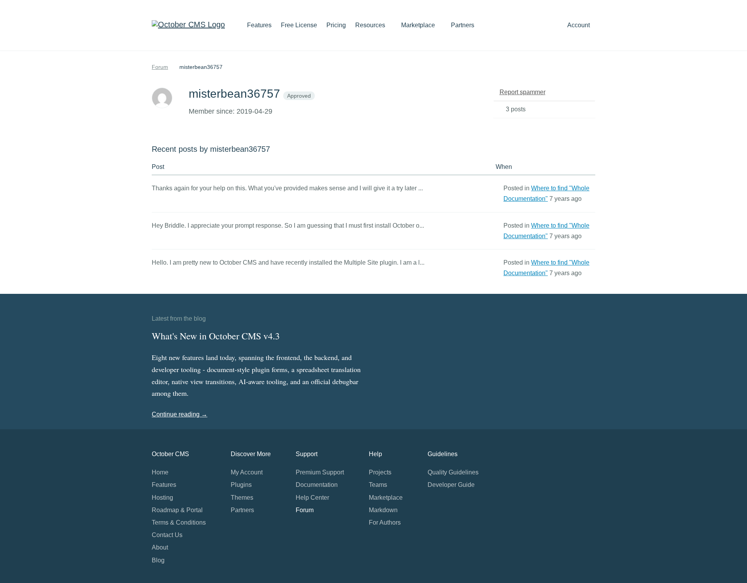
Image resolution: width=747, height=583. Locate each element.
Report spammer (522, 92)
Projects (380, 472)
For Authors (385, 522)
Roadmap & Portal (177, 510)
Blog (158, 560)
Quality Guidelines (453, 472)
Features (259, 25)
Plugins (241, 484)
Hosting (162, 497)
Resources (371, 25)
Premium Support (320, 472)
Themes (242, 497)
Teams (378, 484)
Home (160, 472)
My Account (247, 472)
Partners (462, 25)
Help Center (312, 497)
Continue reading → (179, 414)
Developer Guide (451, 484)
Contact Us (167, 535)
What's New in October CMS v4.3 (216, 336)
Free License (299, 25)
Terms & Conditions (179, 522)
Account (579, 25)
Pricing (336, 25)
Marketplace (419, 25)
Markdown (383, 510)
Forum (160, 67)
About (160, 547)
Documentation (317, 484)
